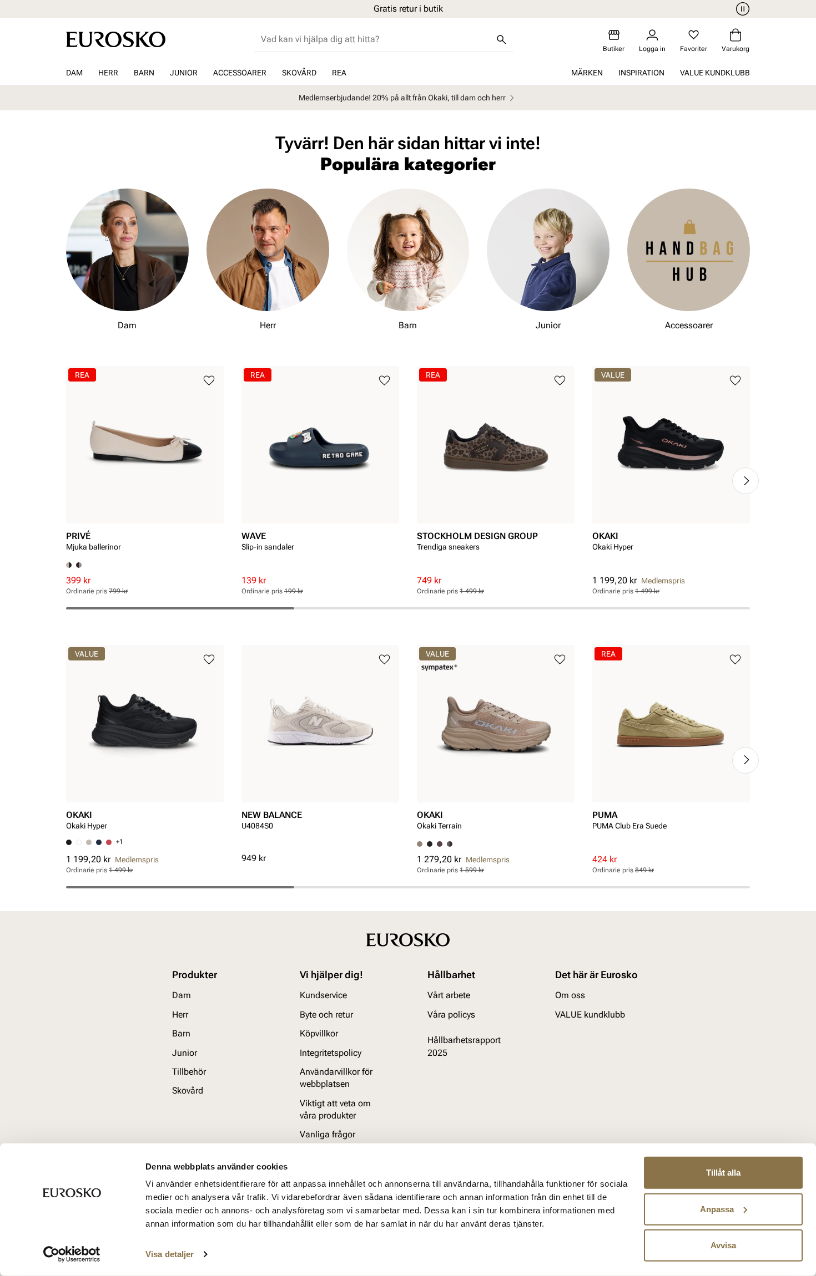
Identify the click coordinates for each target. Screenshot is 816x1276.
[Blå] (99, 842)
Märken (587, 72)
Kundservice (323, 995)
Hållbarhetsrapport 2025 (464, 1046)
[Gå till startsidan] (115, 39)
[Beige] (89, 842)
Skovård (299, 72)
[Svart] (429, 844)
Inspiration (641, 72)
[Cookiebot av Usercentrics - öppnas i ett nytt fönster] (71, 1254)
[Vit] (79, 842)
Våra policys (451, 1014)
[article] (145, 464)
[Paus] (741, 9)
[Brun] (79, 565)
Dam (74, 72)
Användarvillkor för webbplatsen (336, 1077)
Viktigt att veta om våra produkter (335, 1108)
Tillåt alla (723, 1172)
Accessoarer (239, 72)
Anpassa (717, 1208)
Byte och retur (326, 1014)
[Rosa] (439, 844)
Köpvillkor (319, 1033)
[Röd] (109, 842)
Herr (108, 72)
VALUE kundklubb (715, 72)
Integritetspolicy (330, 1052)
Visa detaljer (169, 1254)
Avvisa (723, 1245)
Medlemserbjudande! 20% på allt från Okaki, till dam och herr (402, 97)
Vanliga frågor (327, 1134)
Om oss (570, 995)
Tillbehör (189, 1071)
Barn (144, 72)
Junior (184, 72)
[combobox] (375, 39)
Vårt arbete (448, 995)
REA (339, 72)
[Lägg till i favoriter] (209, 380)
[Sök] (501, 39)
